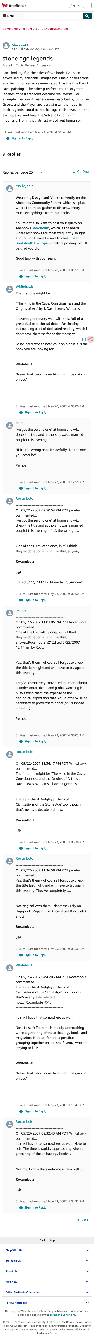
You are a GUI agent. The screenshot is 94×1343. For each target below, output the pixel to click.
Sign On (75, 5)
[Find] (87, 16)
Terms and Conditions (62, 1314)
